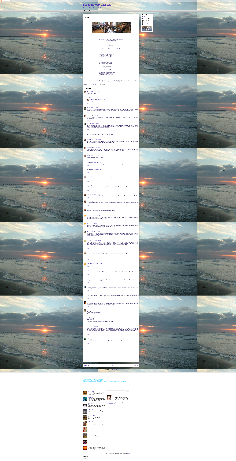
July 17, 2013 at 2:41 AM (96, 278)
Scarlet (88, 252)
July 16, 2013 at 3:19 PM (96, 139)
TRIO (89, 433)
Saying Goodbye (91, 421)
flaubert (88, 176)
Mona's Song (90, 427)
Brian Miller (89, 139)
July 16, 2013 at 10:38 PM (94, 252)
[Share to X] (102, 84)
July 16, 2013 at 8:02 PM (95, 215)
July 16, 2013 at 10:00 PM (96, 240)
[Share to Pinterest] (104, 84)
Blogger (128, 453)
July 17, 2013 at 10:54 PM (96, 338)
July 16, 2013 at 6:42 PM (97, 201)
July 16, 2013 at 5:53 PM (94, 176)
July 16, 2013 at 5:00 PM (96, 169)
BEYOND (89, 446)
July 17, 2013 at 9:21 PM (96, 326)
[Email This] (99, 84)
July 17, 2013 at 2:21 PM (95, 309)
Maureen (88, 91)
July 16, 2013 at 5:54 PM (94, 185)
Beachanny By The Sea (97, 4)
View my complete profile (111, 403)
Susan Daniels (89, 263)
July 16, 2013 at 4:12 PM (94, 155)
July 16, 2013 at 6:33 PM (96, 194)
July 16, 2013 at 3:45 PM (97, 147)
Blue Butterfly (90, 397)
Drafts (90, 10)
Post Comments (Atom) (114, 369)
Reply (88, 103)
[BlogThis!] (100, 84)
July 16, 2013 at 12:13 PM (95, 91)
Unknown (89, 223)
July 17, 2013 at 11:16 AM (96, 301)
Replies (89, 97)
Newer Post (86, 365)
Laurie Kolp (89, 194)
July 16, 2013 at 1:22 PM (100, 99)
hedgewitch (89, 301)
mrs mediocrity (90, 201)
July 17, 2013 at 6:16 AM (96, 286)
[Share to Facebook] (103, 84)
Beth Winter (89, 240)
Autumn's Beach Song (92, 415)
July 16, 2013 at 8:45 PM (95, 223)
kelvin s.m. (89, 286)
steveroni (88, 309)
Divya (88, 270)
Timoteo (88, 155)
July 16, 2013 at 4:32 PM (96, 162)
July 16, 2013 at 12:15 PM (94, 107)
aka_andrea (89, 338)
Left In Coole (145, 16)
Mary (88, 107)
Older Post (136, 365)
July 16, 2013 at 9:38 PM (95, 231)
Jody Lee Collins (90, 132)
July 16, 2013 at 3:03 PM (94, 123)
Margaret (88, 231)
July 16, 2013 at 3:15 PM (98, 132)
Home (85, 10)
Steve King (89, 215)
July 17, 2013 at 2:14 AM (93, 270)
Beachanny (92, 99)
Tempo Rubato (90, 403)
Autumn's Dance (91, 391)
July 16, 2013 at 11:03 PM (97, 263)
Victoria (88, 185)
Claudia (88, 123)
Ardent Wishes (90, 409)
